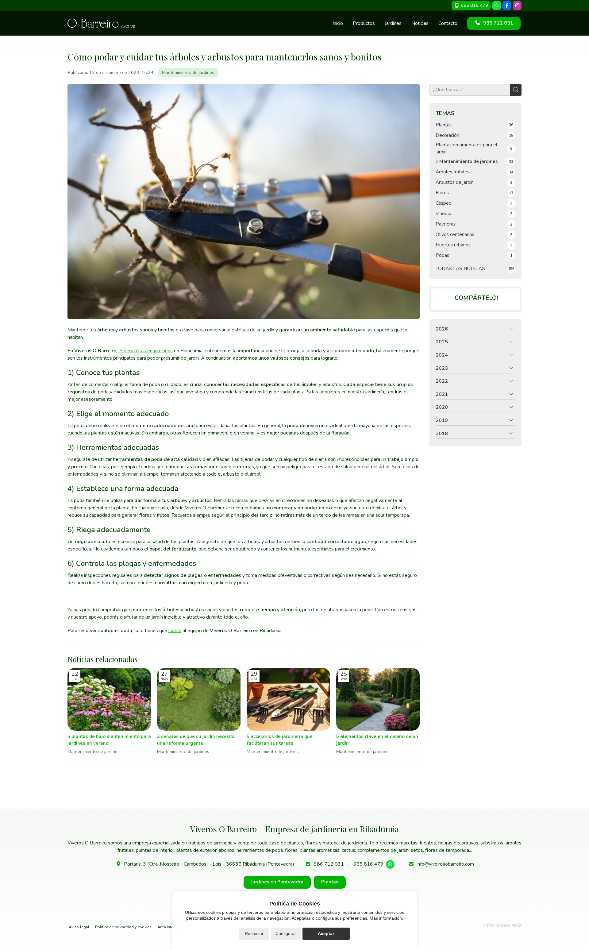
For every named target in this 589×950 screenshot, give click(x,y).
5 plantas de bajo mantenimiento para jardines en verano (109, 739)
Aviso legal (79, 927)
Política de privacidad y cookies (123, 927)
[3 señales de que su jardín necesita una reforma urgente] (199, 699)
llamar (174, 630)
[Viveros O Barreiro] (101, 23)
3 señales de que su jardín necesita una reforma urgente (196, 739)
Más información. (386, 918)
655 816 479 (368, 864)
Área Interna (168, 927)
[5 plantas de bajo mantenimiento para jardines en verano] (109, 699)
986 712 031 (329, 864)
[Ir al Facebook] (506, 5)
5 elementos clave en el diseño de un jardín (377, 739)
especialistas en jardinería (145, 350)
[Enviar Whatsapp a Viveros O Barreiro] (496, 5)
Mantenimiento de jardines (188, 72)
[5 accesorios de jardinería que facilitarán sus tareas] (288, 699)
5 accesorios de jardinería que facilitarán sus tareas (280, 739)
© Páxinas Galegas (502, 926)
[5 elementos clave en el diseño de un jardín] (378, 699)
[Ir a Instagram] (517, 5)
